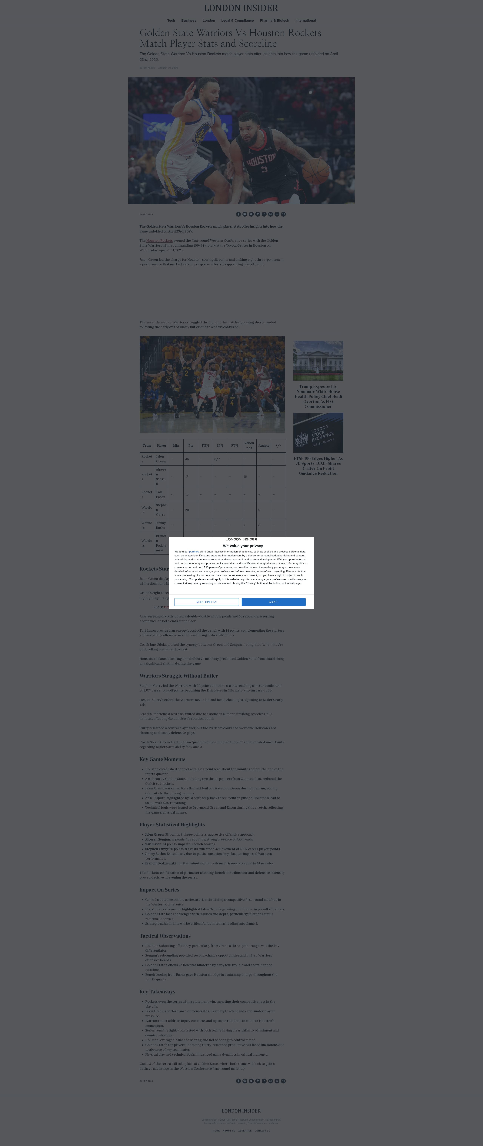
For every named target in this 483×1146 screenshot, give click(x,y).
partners (194, 551)
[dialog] (241, 573)
